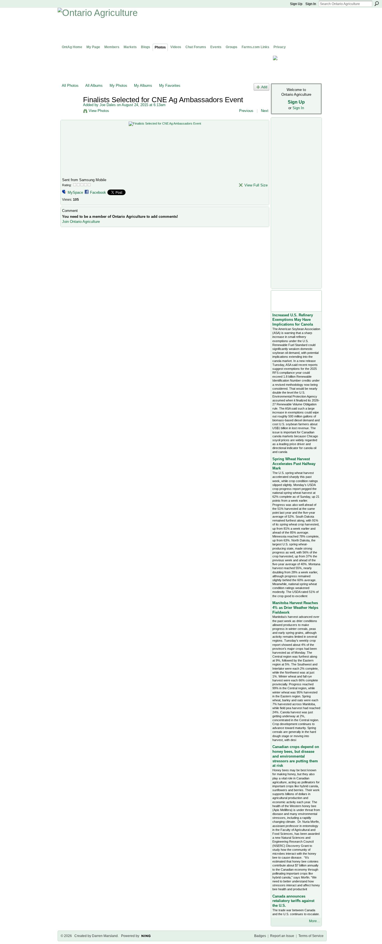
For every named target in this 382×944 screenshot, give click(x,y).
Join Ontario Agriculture (81, 221)
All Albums (94, 85)
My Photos (118, 85)
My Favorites (169, 85)
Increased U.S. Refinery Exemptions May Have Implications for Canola (292, 320)
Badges (260, 936)
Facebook (98, 192)
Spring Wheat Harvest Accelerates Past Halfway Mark (293, 464)
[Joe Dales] (71, 111)
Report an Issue (282, 936)
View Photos (99, 111)
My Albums (143, 85)
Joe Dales (108, 105)
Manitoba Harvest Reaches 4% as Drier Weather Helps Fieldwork (295, 607)
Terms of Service (311, 936)
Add (264, 87)
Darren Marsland (105, 936)
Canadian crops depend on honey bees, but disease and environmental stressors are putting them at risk (295, 756)
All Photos (70, 85)
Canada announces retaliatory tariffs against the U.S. (293, 901)
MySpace (75, 192)
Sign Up (296, 4)
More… (314, 921)
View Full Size (256, 185)
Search (376, 3)
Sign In (310, 4)
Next (264, 111)
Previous (246, 111)
